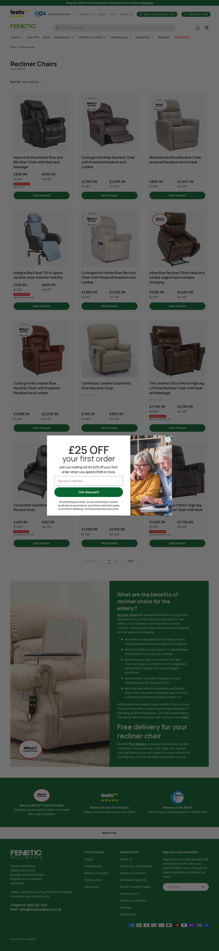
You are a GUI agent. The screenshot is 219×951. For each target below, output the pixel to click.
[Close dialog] (168, 439)
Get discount (89, 492)
